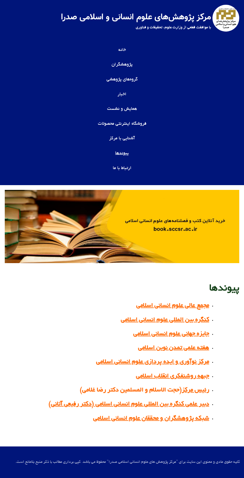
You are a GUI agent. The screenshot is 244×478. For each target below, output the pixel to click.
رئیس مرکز (195, 390)
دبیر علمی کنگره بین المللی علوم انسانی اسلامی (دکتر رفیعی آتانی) (129, 404)
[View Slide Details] (122, 226)
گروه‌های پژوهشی (122, 79)
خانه (122, 50)
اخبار (122, 94)
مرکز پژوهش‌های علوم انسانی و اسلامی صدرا (136, 17)
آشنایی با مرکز (122, 138)
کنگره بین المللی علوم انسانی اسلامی (165, 320)
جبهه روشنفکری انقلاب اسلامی (172, 376)
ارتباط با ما (122, 168)
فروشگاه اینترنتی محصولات (122, 123)
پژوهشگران (122, 64)
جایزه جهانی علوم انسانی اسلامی (171, 334)
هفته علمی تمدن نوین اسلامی (173, 348)
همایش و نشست (122, 109)
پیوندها (122, 153)
